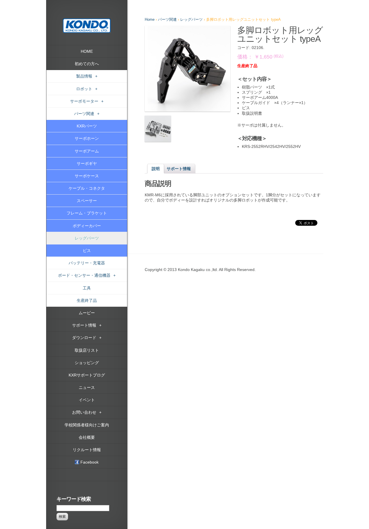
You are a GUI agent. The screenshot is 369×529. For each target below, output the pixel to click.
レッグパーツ (191, 19)
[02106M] (158, 129)
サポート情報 (179, 168)
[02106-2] (187, 69)
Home (150, 19)
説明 (156, 168)
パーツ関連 (167, 19)
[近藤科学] (87, 21)
